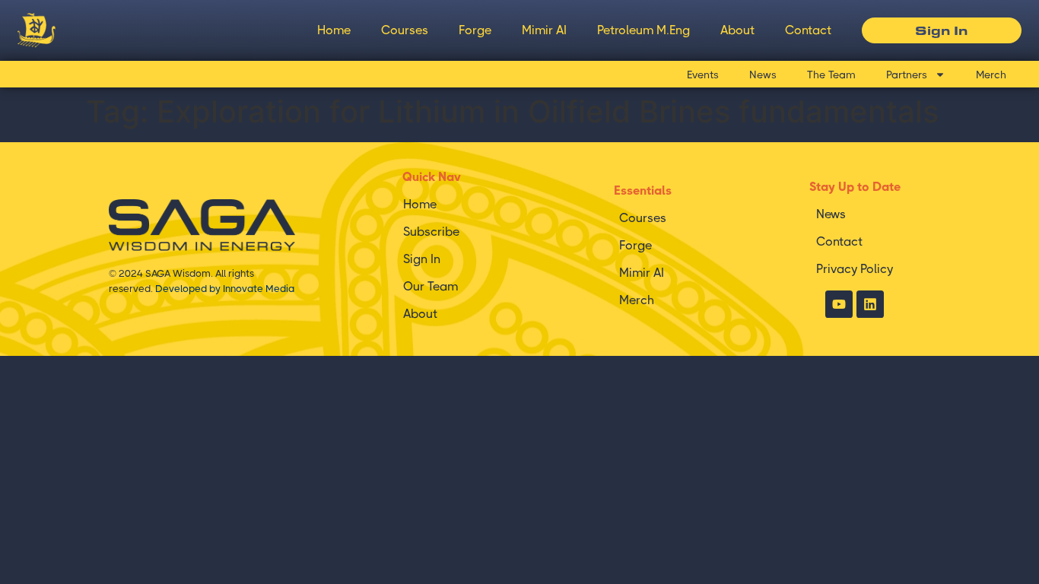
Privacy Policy (854, 269)
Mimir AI (544, 30)
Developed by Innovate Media (224, 288)
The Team (831, 74)
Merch (991, 74)
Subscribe (431, 231)
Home (334, 30)
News (763, 74)
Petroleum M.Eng (643, 30)
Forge (475, 30)
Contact (808, 30)
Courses (404, 30)
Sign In (421, 259)
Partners (906, 74)
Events (703, 74)
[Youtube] (839, 304)
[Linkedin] (870, 304)
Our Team (430, 286)
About (737, 30)
